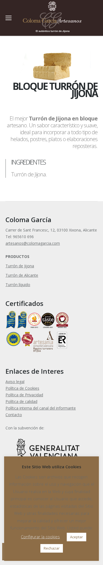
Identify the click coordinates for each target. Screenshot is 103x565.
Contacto (13, 414)
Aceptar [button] (76, 536)
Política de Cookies (22, 388)
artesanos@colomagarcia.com (32, 243)
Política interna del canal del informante (40, 408)
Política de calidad (21, 401)
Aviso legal (14, 381)
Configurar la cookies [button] (40, 536)
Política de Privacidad (24, 394)
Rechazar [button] (52, 548)
